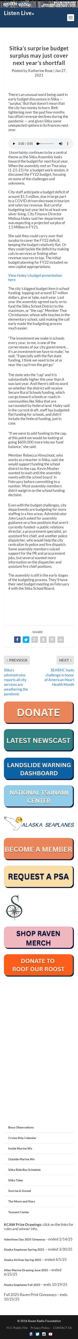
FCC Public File (17, 1328)
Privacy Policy (40, 1328)
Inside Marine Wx (20, 1148)
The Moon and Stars (21, 1201)
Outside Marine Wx (21, 1159)
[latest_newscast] (39, 750)
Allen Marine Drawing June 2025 (26, 1270)
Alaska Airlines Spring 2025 (22, 1260)
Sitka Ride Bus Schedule (24, 1169)
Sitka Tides (15, 1180)
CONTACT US (62, 1328)
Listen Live (18, 12)
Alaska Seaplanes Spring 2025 (24, 1249)
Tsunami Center (18, 1212)
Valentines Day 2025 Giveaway (24, 1239)
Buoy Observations (21, 1127)
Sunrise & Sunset (19, 1191)
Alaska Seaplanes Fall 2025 (22, 1285)
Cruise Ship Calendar (22, 1138)
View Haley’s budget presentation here (35, 277)
